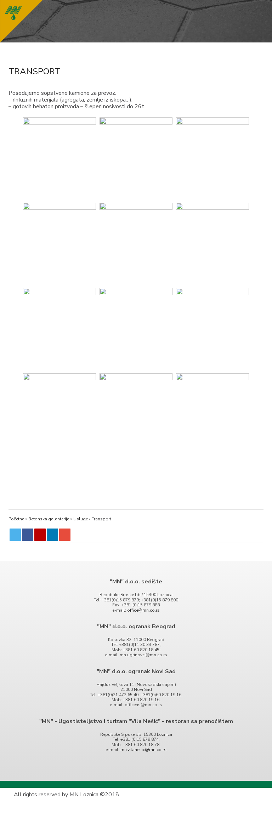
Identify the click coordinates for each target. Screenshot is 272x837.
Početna (16, 519)
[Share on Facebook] (28, 535)
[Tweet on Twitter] (15, 535)
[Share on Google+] (40, 535)
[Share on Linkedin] (52, 535)
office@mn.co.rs (143, 610)
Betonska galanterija (48, 519)
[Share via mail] (65, 535)
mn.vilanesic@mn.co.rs (143, 749)
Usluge (80, 519)
